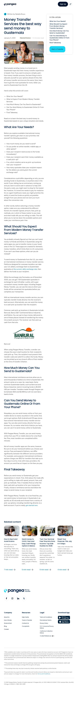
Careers (6, 629)
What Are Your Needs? (58, 21)
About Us (6, 617)
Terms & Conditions (46, 617)
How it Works (8, 620)
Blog (5, 626)
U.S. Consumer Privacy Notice (47, 627)
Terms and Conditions (44, 674)
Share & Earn (8, 623)
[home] (10, 4)
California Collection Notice (46, 632)
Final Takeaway (55, 43)
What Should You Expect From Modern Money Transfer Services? (58, 26)
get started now (32, 505)
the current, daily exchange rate (25, 269)
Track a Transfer (27, 620)
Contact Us (25, 623)
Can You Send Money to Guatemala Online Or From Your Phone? (59, 38)
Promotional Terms (45, 620)
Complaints (25, 626)
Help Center (25, 617)
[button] (70, 4)
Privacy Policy (44, 623)
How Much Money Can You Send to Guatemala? (59, 32)
